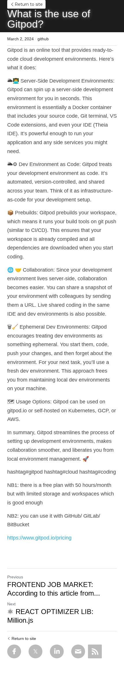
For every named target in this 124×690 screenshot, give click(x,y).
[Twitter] (35, 651)
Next (11, 604)
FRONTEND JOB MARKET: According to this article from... (53, 589)
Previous (15, 577)
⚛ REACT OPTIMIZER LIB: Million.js (50, 616)
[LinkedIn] (57, 651)
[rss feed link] (95, 651)
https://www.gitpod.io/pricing (39, 538)
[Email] (78, 651)
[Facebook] (14, 651)
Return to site (29, 4)
